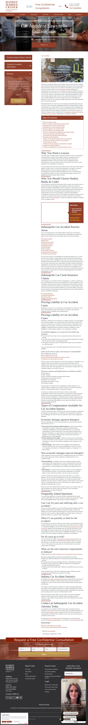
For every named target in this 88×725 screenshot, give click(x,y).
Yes (46, 366)
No (41, 366)
